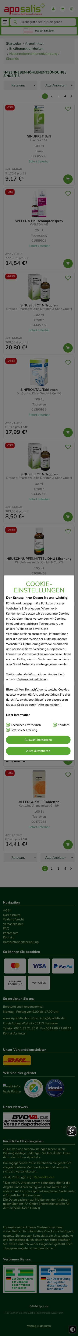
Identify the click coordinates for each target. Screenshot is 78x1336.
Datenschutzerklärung (32, 680)
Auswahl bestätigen (38, 740)
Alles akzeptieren (38, 751)
